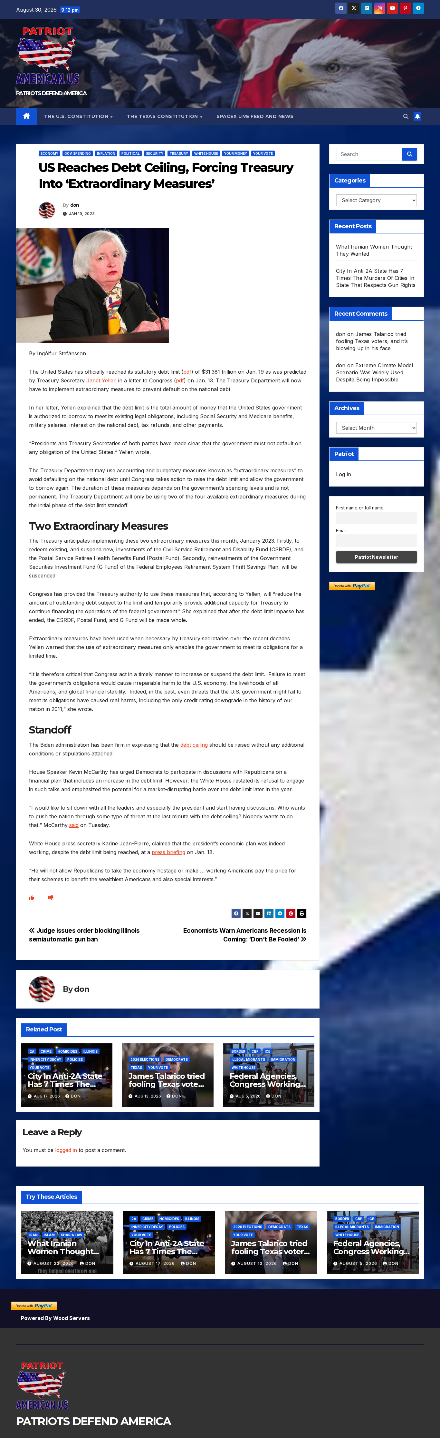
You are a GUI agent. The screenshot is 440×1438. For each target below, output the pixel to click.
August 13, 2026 (257, 1263)
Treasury (178, 153)
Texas (136, 1067)
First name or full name (360, 507)
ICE (267, 1051)
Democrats (177, 1059)
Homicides (67, 1051)
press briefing (168, 852)
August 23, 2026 (54, 1263)
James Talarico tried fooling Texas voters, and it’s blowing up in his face (372, 341)
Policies (75, 1059)
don (74, 205)
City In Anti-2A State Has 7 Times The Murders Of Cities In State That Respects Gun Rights (376, 278)
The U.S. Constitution (77, 116)
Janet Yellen (101, 380)
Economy (49, 153)
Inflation (106, 153)
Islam (49, 1235)
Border (238, 1051)
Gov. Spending (77, 153)
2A (32, 1051)
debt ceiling (194, 745)
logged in (66, 1150)
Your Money (235, 153)
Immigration (283, 1059)
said (74, 825)
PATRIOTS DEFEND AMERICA (51, 93)
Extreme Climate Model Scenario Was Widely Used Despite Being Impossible (374, 372)
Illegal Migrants (248, 1059)
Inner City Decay (45, 1059)
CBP (255, 1051)
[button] (405, 116)
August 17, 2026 (156, 1263)
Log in (343, 474)
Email (341, 530)
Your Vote (263, 153)
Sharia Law (71, 1235)
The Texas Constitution (163, 116)
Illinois (90, 1051)
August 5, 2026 (359, 1263)
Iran (33, 1235)
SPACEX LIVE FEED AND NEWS (255, 116)
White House (206, 153)
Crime (46, 1051)
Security (154, 153)
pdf (187, 372)
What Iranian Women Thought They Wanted (60, 1251)
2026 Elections (144, 1059)
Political (130, 153)
